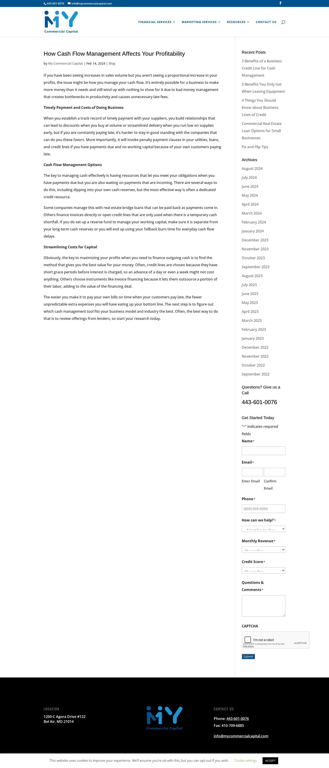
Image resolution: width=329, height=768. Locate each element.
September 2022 (255, 374)
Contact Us (266, 22)
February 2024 (254, 222)
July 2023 (249, 284)
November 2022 (255, 356)
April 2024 (250, 204)
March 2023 (252, 320)
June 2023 (250, 293)
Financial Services (154, 22)
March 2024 (252, 213)
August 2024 (252, 168)
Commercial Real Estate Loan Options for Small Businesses (262, 130)
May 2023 (250, 302)
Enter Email (251, 481)
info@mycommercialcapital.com (241, 736)
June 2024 (250, 186)
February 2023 (254, 329)
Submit (248, 656)
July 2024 (249, 177)
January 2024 (253, 231)
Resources (236, 22)
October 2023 (253, 257)
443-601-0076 (55, 3)
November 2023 (255, 249)
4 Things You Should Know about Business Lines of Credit (260, 107)
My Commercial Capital (65, 63)
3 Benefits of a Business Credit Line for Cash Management (262, 68)
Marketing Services (199, 22)
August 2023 (252, 275)
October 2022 (253, 365)
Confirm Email (270, 484)
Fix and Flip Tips (255, 146)
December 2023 (255, 240)
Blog (112, 63)
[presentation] (276, 640)
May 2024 (250, 195)
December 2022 (255, 347)
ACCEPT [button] (270, 761)
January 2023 (253, 338)
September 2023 (255, 266)
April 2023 (250, 311)
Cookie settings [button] (245, 760)
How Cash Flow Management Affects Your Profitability (114, 53)
